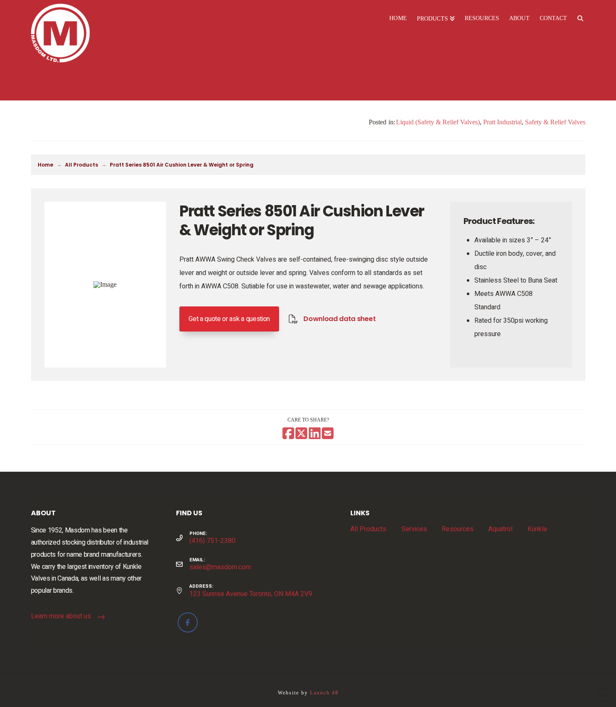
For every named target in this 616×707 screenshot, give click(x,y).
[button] (229, 319)
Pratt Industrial (502, 122)
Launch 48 (324, 693)
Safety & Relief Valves (555, 122)
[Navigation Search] (580, 19)
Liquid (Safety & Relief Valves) (438, 122)
